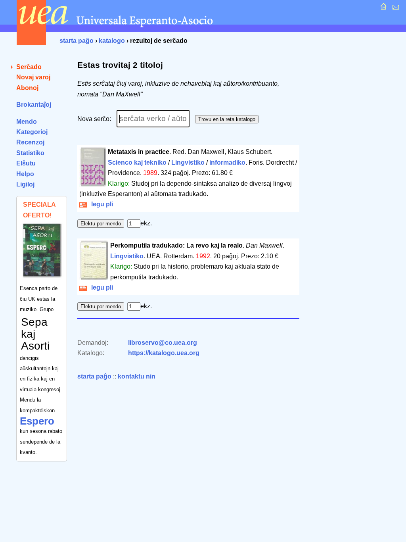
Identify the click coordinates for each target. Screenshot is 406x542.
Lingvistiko (188, 162)
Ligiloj (25, 184)
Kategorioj (32, 132)
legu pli (100, 204)
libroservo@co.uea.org (162, 342)
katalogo (112, 40)
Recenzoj (30, 142)
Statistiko (30, 153)
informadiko (227, 162)
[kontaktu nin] (394, 8)
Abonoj (27, 88)
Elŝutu (26, 163)
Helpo (25, 174)
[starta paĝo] (382, 8)
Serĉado (29, 66)
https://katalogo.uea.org (163, 353)
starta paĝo (76, 40)
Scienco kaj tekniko (137, 162)
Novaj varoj (33, 77)
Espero (37, 421)
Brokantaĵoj (33, 104)
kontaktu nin (136, 376)
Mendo (26, 121)
